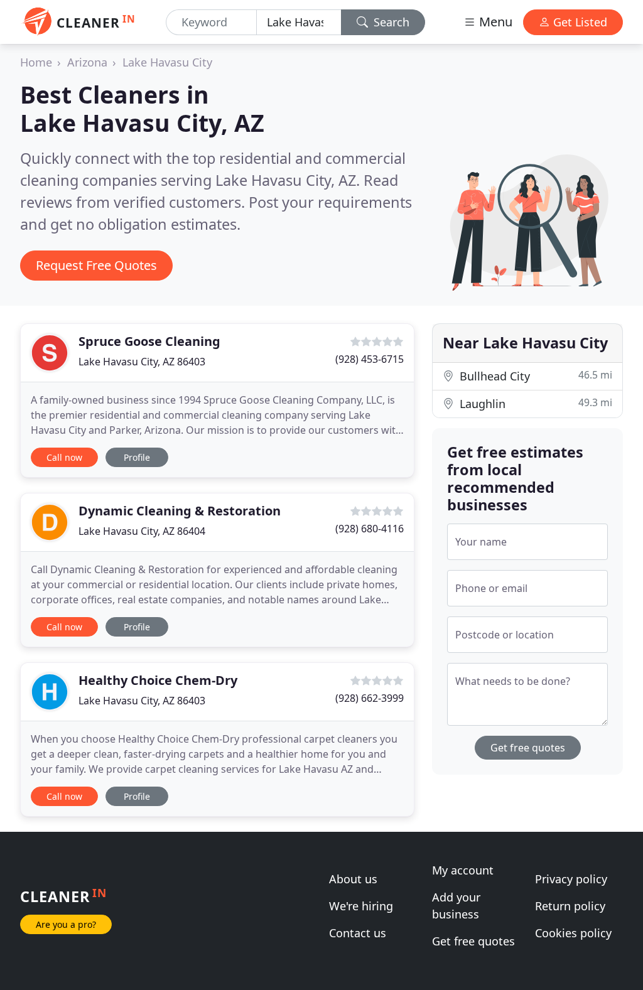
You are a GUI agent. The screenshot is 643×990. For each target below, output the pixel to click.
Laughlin (534, 403)
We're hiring (361, 905)
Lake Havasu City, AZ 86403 (141, 362)
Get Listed (578, 22)
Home (36, 62)
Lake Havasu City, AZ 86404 (141, 531)
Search (389, 22)
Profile (137, 457)
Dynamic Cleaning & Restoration (179, 510)
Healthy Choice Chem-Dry (157, 680)
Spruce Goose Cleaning (149, 341)
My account (463, 870)
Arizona (87, 62)
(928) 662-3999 (369, 698)
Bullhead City (534, 376)
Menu (494, 21)
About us (353, 878)
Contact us (357, 932)
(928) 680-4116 (369, 528)
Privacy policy (571, 878)
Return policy (570, 905)
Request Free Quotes (96, 265)
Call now (64, 457)
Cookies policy (573, 932)
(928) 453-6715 (369, 359)
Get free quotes (527, 748)
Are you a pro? (66, 924)
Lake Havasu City (167, 62)
